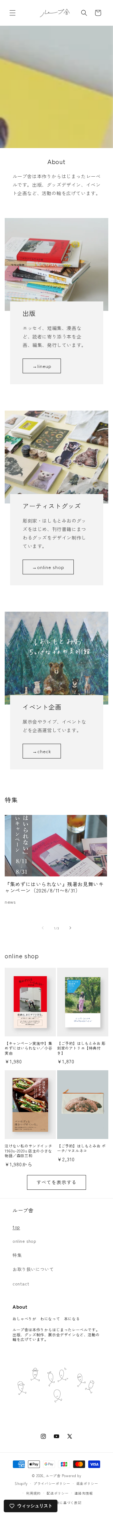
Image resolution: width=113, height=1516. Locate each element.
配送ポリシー (57, 1493)
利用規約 (33, 1493)
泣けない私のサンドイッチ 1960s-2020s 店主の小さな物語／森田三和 (30, 1150)
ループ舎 (53, 1475)
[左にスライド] (43, 928)
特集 (17, 1255)
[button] (12, 13)
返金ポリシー (87, 1483)
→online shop (48, 567)
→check (41, 751)
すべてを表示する (56, 1182)
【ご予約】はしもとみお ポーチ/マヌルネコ (81, 1148)
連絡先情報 (83, 1493)
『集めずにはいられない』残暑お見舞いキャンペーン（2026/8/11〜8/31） (54, 887)
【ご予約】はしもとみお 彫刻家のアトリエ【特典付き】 (81, 1048)
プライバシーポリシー (52, 1483)
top (16, 1227)
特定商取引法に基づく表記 (59, 1502)
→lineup (41, 366)
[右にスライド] (70, 928)
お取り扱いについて (33, 1269)
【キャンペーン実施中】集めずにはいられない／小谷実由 (28, 1048)
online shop (24, 1241)
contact (21, 1283)
